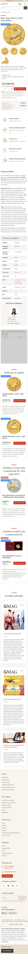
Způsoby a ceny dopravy (9, 802)
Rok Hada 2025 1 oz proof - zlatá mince (12, 557)
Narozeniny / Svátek (20, 287)
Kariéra (4, 830)
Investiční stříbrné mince (8, 787)
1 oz (16, 291)
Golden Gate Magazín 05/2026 (12, 633)
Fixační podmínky (6, 807)
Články (4, 846)
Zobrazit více (4, 71)
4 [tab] (9, 583)
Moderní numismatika (8, 789)
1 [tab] (12, 521)
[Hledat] (25, 7)
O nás (3, 823)
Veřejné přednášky (7, 853)
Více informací (6, 108)
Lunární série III (12, 177)
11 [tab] (25, 583)
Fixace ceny (14, 97)
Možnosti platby (6, 805)
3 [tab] (16, 521)
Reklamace (5, 812)
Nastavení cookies (6, 946)
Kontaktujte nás (7, 876)
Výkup (3, 810)
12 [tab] (14, 585)
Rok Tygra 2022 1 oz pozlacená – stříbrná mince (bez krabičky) (13, 496)
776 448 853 (12, 319)
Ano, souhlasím (7, 950)
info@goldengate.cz (14, 323)
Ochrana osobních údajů (16, 924)
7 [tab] (16, 583)
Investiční (17, 272)
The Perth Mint (15, 197)
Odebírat (22, 897)
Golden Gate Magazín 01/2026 (12, 699)
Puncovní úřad (6, 835)
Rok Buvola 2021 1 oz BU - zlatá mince (13, 437)
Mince (16, 268)
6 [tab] (14, 583)
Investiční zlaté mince (8, 784)
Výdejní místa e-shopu (8, 800)
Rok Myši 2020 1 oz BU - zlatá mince (12, 395)
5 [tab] (12, 583)
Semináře (4, 855)
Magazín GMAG (6, 848)
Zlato (16, 294)
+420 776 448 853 (9, 0)
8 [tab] (18, 583)
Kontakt (4, 825)
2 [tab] (14, 521)
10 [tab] (23, 583)
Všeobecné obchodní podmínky (10, 833)
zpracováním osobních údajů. (19, 901)
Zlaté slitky (5, 777)
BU (18, 175)
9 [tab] (21, 583)
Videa (3, 851)
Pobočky (4, 828)
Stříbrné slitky (5, 780)
